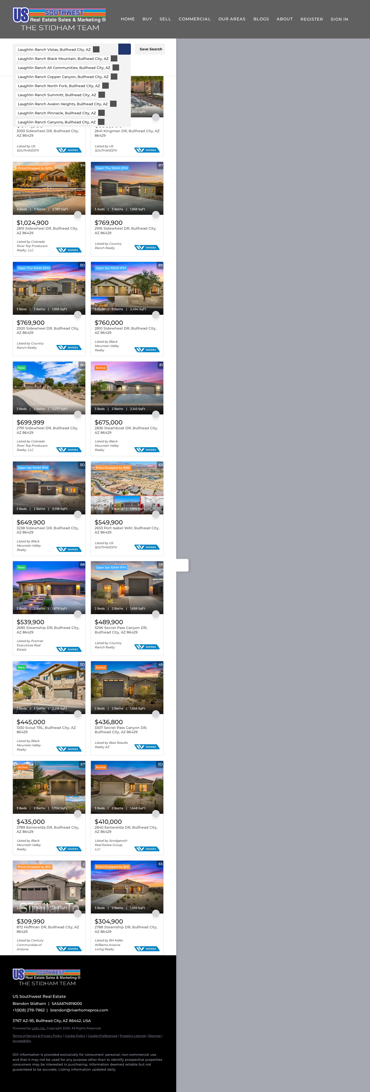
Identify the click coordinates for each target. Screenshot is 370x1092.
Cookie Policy (75, 1036)
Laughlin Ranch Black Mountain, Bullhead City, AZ (63, 58)
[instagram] (55, 1076)
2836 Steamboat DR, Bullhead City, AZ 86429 (126, 430)
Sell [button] (165, 19)
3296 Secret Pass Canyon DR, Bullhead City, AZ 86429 (121, 630)
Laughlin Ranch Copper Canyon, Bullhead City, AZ (63, 77)
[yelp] (45, 1076)
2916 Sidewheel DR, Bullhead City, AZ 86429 (125, 230)
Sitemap (154, 1036)
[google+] (85, 1076)
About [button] (285, 19)
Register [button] (312, 19)
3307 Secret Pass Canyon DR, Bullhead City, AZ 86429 (121, 729)
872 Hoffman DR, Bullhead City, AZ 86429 (48, 929)
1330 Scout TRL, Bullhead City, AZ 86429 (46, 729)
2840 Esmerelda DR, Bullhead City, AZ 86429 (126, 829)
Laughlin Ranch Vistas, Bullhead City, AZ (54, 49)
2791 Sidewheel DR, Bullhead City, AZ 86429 (47, 430)
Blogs (261, 19)
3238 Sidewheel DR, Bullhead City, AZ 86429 (48, 530)
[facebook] (15, 1076)
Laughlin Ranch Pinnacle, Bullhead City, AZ (57, 113)
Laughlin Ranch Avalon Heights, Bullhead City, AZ (63, 104)
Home (128, 19)
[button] (124, 49)
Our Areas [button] (232, 19)
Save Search (151, 49)
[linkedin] (25, 1076)
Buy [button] (147, 19)
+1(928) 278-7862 (29, 1010)
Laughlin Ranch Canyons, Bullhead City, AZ (57, 122)
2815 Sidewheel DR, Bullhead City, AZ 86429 (47, 230)
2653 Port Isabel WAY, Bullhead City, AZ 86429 (127, 530)
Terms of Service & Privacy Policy (37, 1036)
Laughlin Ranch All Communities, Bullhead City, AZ (64, 67)
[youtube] (65, 1076)
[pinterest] (75, 1076)
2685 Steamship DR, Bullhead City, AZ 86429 (48, 630)
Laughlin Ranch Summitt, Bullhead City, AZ (57, 95)
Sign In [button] (339, 19)
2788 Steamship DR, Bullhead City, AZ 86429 (126, 929)
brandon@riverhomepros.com (79, 1010)
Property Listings (133, 1036)
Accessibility (22, 1041)
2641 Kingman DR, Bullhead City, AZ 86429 (127, 133)
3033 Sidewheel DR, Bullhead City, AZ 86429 (48, 133)
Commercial (195, 19)
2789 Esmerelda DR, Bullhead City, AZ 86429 (48, 829)
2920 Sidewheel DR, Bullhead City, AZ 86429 (48, 330)
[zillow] (35, 1076)
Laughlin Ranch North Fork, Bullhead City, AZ (59, 86)
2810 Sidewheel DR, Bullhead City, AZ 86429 (125, 330)
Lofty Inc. (39, 1028)
